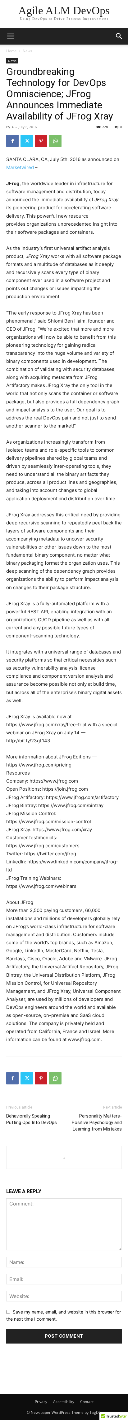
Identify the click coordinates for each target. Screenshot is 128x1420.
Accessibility (63, 1401)
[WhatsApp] (55, 141)
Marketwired (20, 167)
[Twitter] (27, 141)
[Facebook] (12, 141)
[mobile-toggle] (11, 36)
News (27, 51)
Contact (87, 1401)
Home (11, 51)
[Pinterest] (41, 141)
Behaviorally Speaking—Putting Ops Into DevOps (31, 1119)
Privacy (41, 1401)
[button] (119, 36)
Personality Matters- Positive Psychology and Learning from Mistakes (97, 1122)
